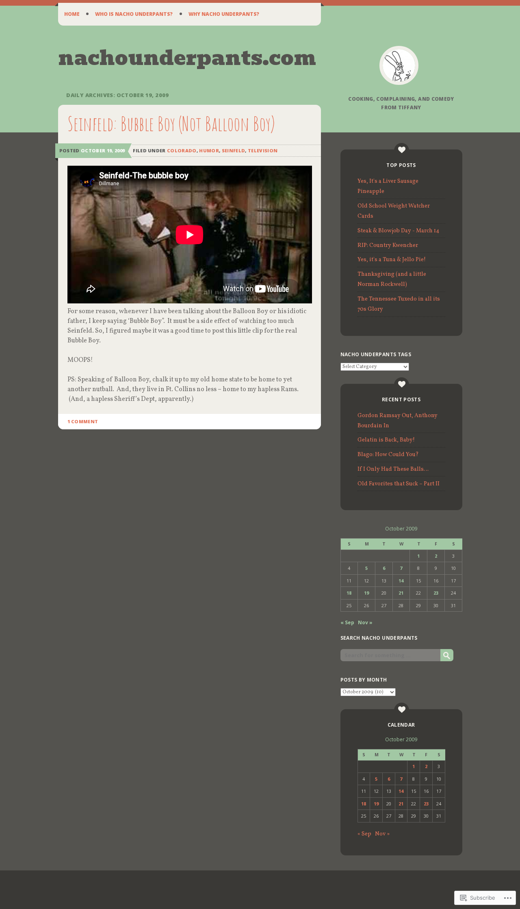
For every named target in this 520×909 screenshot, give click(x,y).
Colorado (182, 150)
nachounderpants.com (187, 57)
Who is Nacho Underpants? (134, 14)
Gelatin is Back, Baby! (386, 440)
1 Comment (82, 421)
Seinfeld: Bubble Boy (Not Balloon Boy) (171, 123)
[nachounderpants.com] (399, 65)
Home (72, 14)
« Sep (347, 622)
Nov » (365, 622)
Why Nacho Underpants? (223, 14)
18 (349, 593)
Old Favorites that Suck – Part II (399, 484)
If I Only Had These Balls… (393, 469)
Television (262, 150)
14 (401, 581)
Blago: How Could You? (388, 455)
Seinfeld (233, 150)
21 (401, 593)
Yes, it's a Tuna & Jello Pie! (392, 260)
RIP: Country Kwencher (388, 245)
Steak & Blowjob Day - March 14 (398, 231)
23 (435, 593)
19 (366, 593)
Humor (209, 150)
